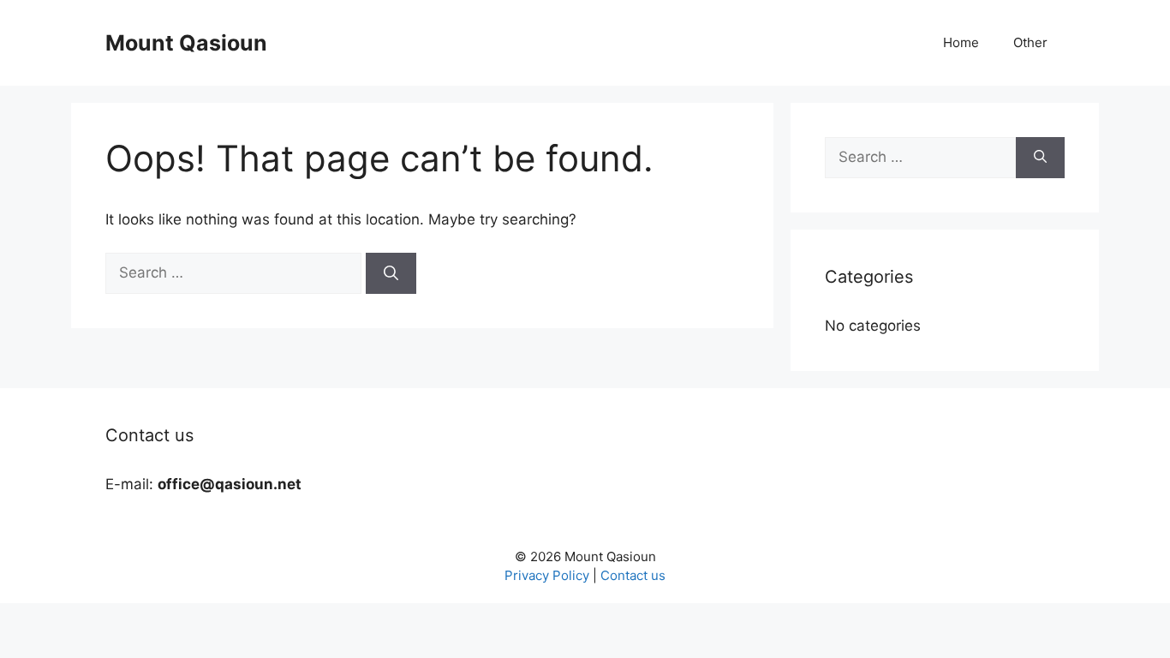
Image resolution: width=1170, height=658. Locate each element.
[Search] (391, 273)
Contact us (633, 575)
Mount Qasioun (186, 43)
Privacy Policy (546, 575)
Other (1030, 42)
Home (961, 42)
